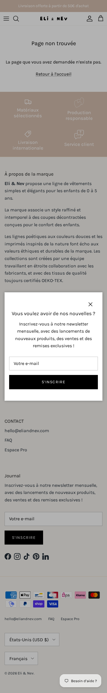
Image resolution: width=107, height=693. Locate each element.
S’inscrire (53, 382)
